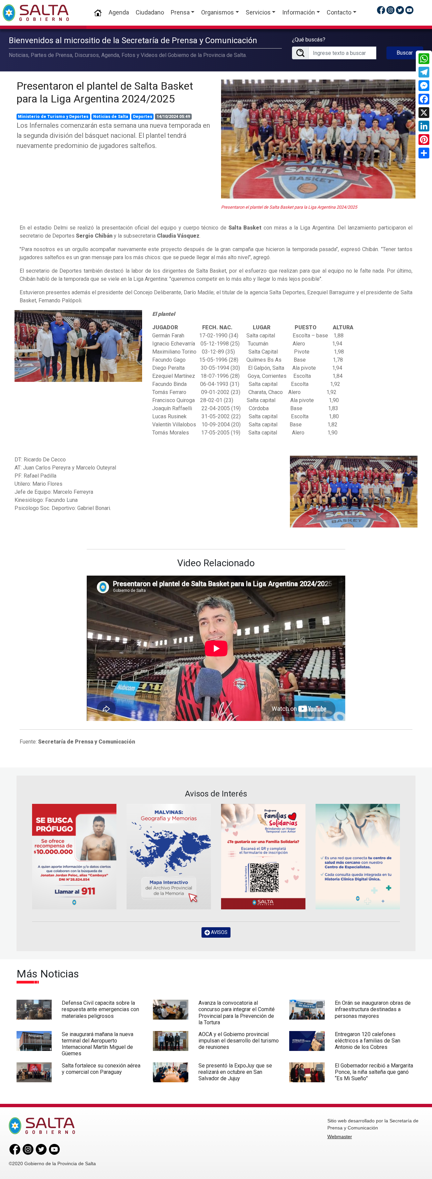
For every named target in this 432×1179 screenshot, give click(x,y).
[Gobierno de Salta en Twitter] (400, 10)
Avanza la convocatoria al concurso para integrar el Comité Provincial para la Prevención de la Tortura (236, 1013)
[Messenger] (424, 85)
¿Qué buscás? (308, 39)
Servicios (258, 12)
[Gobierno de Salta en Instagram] (390, 10)
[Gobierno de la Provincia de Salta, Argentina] (36, 13)
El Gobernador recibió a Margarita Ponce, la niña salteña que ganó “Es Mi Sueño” (374, 1072)
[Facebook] (424, 99)
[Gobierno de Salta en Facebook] (381, 10)
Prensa (180, 12)
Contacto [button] (339, 12)
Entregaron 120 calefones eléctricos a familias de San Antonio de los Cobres (367, 1040)
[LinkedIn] (424, 126)
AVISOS (218, 932)
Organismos (217, 12)
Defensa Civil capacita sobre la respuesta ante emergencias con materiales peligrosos (100, 1009)
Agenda (119, 12)
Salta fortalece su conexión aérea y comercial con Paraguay (101, 1068)
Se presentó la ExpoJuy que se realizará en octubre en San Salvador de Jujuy (235, 1072)
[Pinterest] (424, 139)
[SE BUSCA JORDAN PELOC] (74, 856)
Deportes (142, 116)
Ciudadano (150, 12)
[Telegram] (424, 72)
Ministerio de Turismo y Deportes (53, 116)
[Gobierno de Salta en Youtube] (409, 10)
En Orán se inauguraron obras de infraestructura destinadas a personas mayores (373, 1009)
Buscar (405, 53)
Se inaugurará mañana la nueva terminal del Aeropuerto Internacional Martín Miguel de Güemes (97, 1044)
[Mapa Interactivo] (169, 856)
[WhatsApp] (424, 58)
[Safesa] (358, 856)
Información (298, 12)
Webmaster (339, 1136)
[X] (424, 112)
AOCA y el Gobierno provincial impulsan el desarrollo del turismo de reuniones (238, 1040)
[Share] (424, 153)
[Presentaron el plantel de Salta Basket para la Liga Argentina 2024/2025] (318, 139)
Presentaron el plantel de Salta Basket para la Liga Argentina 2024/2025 (105, 92)
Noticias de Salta (110, 116)
